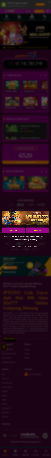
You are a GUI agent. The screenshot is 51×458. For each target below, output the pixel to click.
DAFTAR (13, 230)
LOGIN (37, 230)
